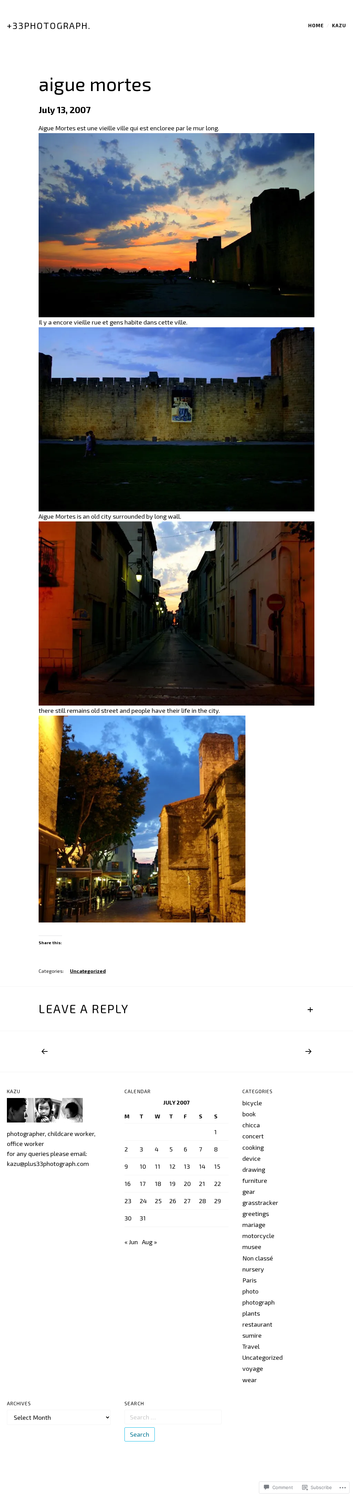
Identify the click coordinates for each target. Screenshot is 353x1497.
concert (253, 1136)
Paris (249, 1280)
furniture (254, 1180)
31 (143, 1218)
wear (249, 1380)
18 (158, 1183)
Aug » (149, 1242)
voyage (252, 1368)
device (251, 1158)
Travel (251, 1346)
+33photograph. (49, 25)
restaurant (257, 1324)
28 (202, 1201)
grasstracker (260, 1202)
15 (217, 1166)
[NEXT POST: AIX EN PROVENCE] (306, 1051)
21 (202, 1183)
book (249, 1114)
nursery (253, 1269)
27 (187, 1201)
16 (127, 1183)
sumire (252, 1335)
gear (248, 1191)
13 (187, 1166)
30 (128, 1218)
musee (251, 1246)
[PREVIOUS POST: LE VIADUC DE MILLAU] (47, 1051)
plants (251, 1313)
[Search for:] (173, 1417)
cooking (253, 1147)
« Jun (131, 1242)
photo (250, 1291)
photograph (258, 1302)
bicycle (252, 1103)
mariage (253, 1224)
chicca (251, 1125)
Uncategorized (88, 971)
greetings (255, 1213)
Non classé (257, 1258)
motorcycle (258, 1235)
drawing (253, 1169)
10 (143, 1166)
